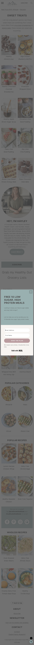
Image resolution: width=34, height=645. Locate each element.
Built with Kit (17, 350)
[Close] (31, 292)
